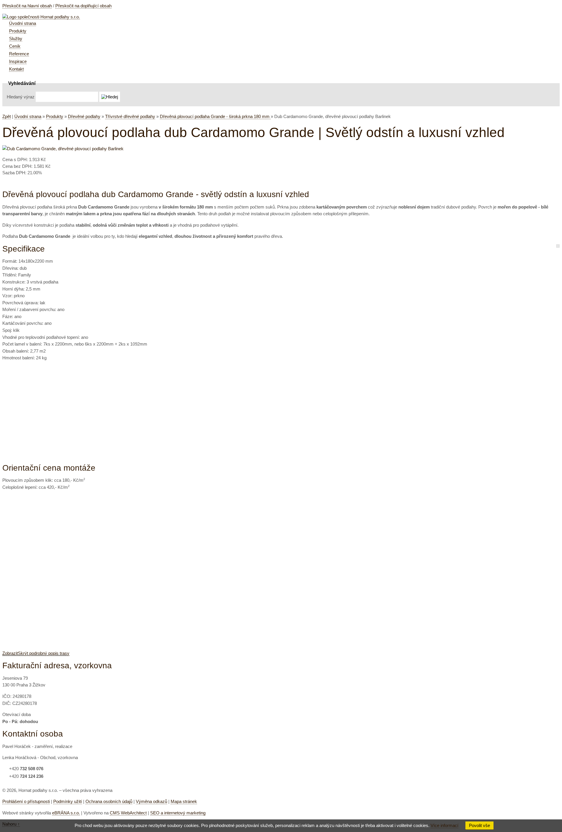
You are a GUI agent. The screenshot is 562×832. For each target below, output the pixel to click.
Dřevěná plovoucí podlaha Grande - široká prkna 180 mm (215, 116)
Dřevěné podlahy (84, 116)
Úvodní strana (27, 116)
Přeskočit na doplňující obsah (83, 5)
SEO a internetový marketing (177, 812)
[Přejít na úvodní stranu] (41, 17)
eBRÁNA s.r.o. (66, 812)
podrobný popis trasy (35, 653)
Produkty (54, 116)
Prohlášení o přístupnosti (26, 801)
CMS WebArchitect (128, 812)
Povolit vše (479, 825)
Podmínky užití (67, 801)
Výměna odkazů (151, 801)
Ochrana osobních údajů (108, 801)
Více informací (444, 825)
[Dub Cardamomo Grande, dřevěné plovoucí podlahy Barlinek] (63, 148)
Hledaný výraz (21, 96)
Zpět (6, 116)
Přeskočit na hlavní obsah (27, 5)
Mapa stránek (184, 801)
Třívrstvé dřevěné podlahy (130, 116)
